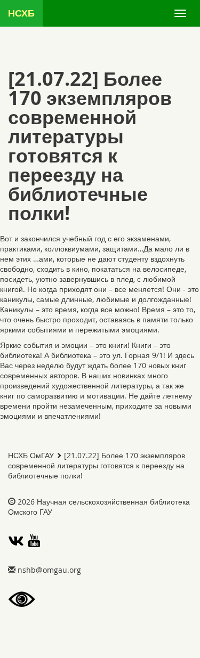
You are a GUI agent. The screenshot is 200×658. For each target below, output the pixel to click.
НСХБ (21, 13)
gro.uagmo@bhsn (49, 570)
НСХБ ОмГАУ (31, 455)
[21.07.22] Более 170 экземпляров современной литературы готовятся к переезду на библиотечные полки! (96, 465)
